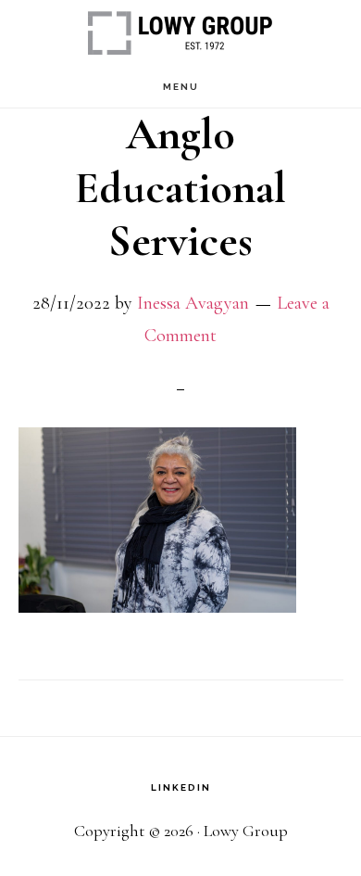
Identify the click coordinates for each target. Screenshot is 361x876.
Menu (181, 87)
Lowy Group (180, 33)
